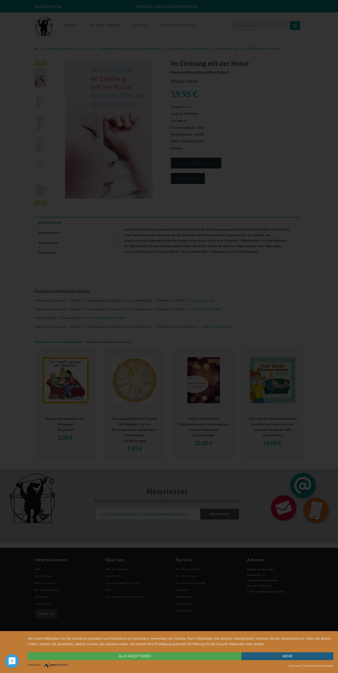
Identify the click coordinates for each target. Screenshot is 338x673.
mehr (287, 656)
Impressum (295, 665)
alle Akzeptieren (135, 656)
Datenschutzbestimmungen (318, 665)
